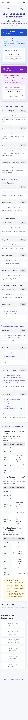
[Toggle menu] (24, 2)
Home (2, 9)
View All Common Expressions (13, 679)
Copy (22, 32)
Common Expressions (9, 9)
